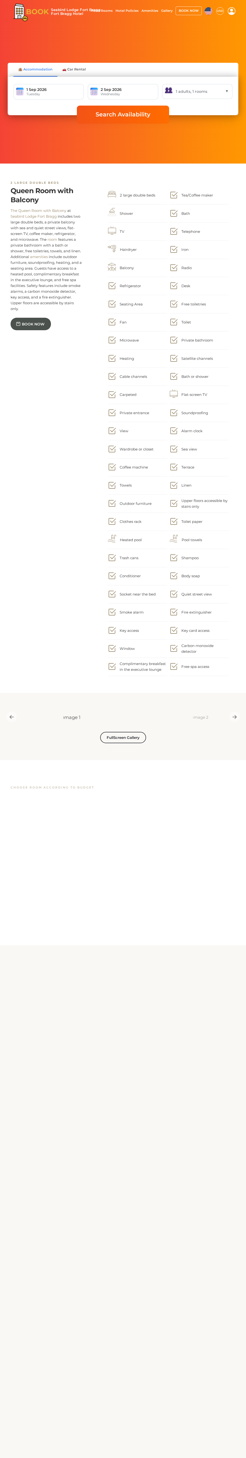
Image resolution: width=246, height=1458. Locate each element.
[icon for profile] (231, 11)
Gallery (167, 11)
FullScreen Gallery (123, 737)
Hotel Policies (127, 11)
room (52, 239)
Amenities (149, 11)
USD (220, 11)
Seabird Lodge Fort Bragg (34, 216)
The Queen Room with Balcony (38, 210)
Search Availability (123, 114)
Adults (99, 1115)
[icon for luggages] (208, 11)
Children (174, 1115)
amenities (39, 256)
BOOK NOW (189, 11)
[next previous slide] (9, 716)
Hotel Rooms (102, 11)
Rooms (25, 1115)
